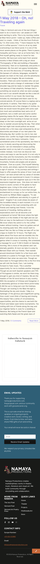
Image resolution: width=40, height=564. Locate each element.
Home (23, 500)
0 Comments (16, 321)
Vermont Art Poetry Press (11, 510)
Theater (24, 504)
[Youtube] (12, 522)
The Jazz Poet (9, 502)
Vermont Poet (9, 506)
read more (34, 321)
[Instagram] (9, 522)
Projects (24, 507)
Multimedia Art (26, 511)
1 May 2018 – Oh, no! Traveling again (16, 20)
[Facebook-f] (5, 522)
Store (23, 514)
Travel (2, 25)
